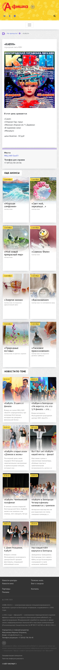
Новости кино (8, 583)
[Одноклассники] (9, 16)
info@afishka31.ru (14, 635)
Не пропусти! (12, 33)
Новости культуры (9, 580)
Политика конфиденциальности (13, 659)
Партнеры (6, 589)
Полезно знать (37, 580)
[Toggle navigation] (29, 25)
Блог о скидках (37, 583)
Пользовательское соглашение (12, 656)
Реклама (5, 592)
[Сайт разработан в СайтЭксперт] (9, 663)
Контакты (35, 589)
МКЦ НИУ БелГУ (11, 155)
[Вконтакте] (4, 16)
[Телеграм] (14, 16)
